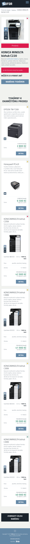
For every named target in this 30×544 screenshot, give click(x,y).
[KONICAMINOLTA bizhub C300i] (15, 317)
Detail (21, 153)
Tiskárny (13, 10)
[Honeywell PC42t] (15, 185)
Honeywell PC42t (11, 164)
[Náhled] (15, 29)
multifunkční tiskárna (12, 59)
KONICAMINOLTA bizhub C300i (14, 294)
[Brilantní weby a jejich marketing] (18, 541)
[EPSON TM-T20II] (15, 131)
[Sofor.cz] (7, 3)
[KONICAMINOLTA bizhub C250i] (15, 243)
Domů (8, 10)
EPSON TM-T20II (11, 109)
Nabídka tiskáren (15, 81)
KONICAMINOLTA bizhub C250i (14, 220)
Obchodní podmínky (15, 538)
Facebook (15, 531)
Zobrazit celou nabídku (15, 517)
